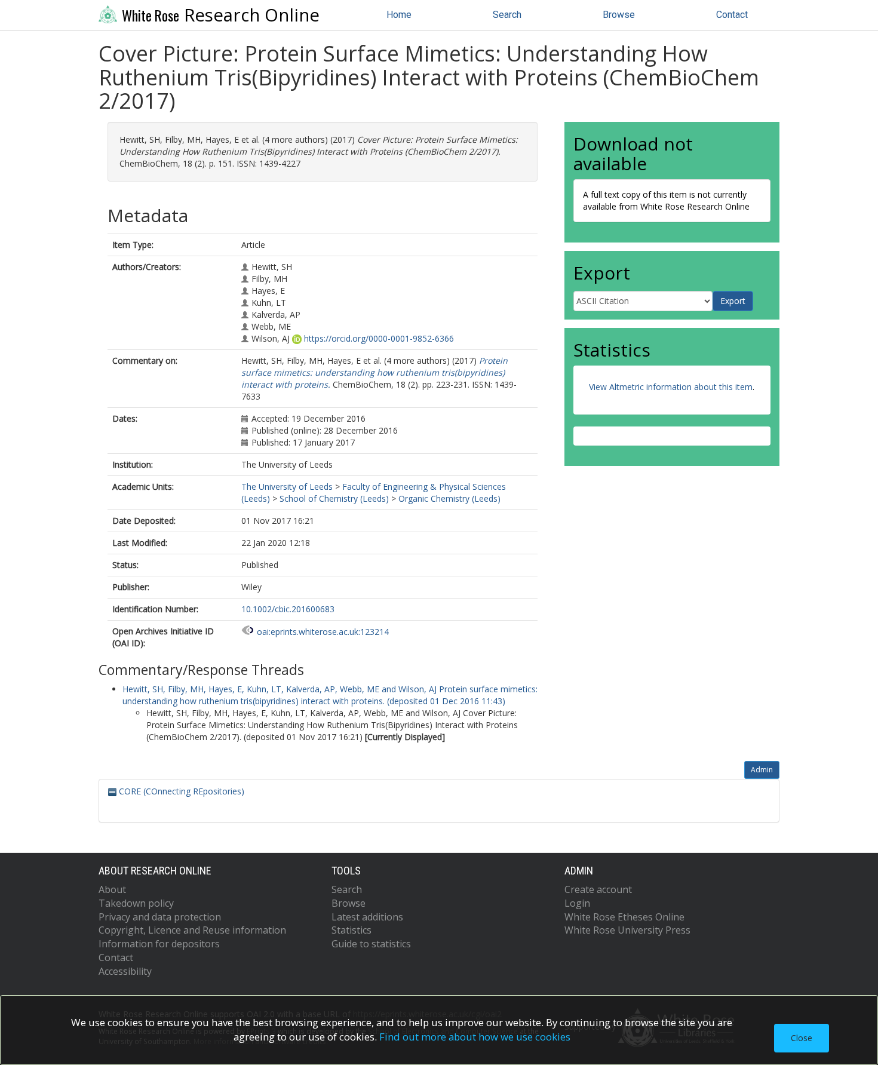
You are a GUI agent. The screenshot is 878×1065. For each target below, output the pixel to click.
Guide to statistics (371, 943)
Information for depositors (159, 943)
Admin (762, 770)
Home (399, 14)
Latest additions (367, 916)
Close (801, 1037)
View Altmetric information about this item (671, 386)
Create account (598, 889)
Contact (732, 14)
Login (577, 903)
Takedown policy (136, 903)
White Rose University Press (627, 930)
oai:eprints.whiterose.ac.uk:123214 (323, 631)
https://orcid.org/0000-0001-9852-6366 (379, 338)
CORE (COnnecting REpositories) (180, 791)
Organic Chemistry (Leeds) (449, 498)
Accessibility (125, 971)
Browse (619, 14)
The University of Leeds (287, 486)
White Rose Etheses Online (624, 916)
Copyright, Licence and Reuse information (192, 930)
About (112, 889)
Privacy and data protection (160, 916)
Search (507, 14)
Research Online (221, 15)
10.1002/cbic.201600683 (287, 609)
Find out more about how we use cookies (474, 1036)
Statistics (351, 930)
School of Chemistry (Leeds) (334, 498)
